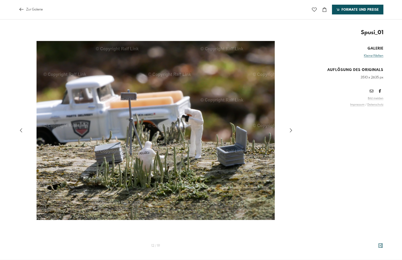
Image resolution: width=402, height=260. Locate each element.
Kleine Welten (373, 55)
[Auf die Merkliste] (314, 10)
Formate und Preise (359, 9)
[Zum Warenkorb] (324, 10)
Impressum (357, 104)
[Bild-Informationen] (380, 245)
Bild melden (375, 98)
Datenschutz (375, 104)
